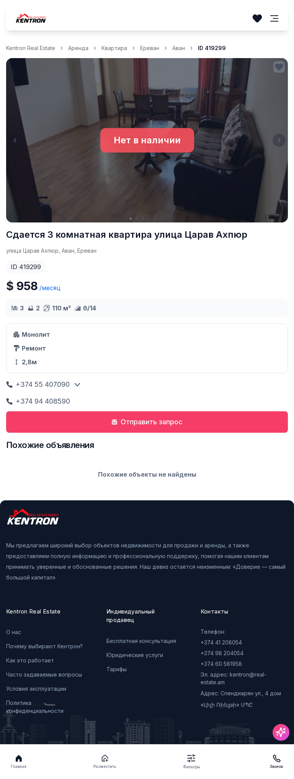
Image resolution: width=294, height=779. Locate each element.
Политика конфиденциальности (35, 706)
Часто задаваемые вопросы (44, 674)
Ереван (149, 48)
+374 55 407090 (43, 384)
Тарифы (116, 669)
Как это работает (30, 660)
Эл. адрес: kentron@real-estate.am (233, 678)
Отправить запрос (152, 422)
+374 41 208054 (221, 642)
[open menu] (274, 18)
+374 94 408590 (43, 401)
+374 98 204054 (222, 653)
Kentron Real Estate (30, 48)
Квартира (114, 48)
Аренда (78, 48)
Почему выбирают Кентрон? (44, 646)
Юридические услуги (134, 655)
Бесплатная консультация (141, 641)
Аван (178, 48)
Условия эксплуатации (36, 688)
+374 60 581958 (221, 664)
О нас (13, 632)
